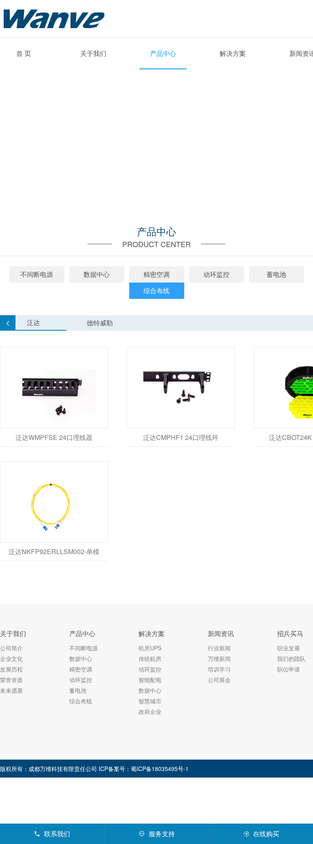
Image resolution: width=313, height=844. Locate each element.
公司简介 (11, 648)
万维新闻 (219, 658)
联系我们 (52, 833)
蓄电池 (276, 274)
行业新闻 (219, 648)
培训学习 (219, 669)
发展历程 (11, 669)
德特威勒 (100, 322)
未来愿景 (11, 690)
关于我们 (93, 53)
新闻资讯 (221, 633)
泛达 (33, 322)
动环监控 (216, 274)
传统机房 (150, 658)
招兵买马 (290, 633)
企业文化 (11, 658)
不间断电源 (36, 274)
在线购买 (261, 833)
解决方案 (233, 53)
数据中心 (97, 274)
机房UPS (150, 648)
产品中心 (163, 53)
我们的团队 (291, 658)
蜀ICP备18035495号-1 (160, 768)
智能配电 (150, 680)
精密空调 (156, 274)
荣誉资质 (11, 680)
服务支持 (157, 833)
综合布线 (156, 290)
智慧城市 (150, 701)
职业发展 (288, 648)
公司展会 (219, 680)
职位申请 (288, 669)
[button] (7, 323)
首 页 (23, 53)
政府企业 (150, 711)
